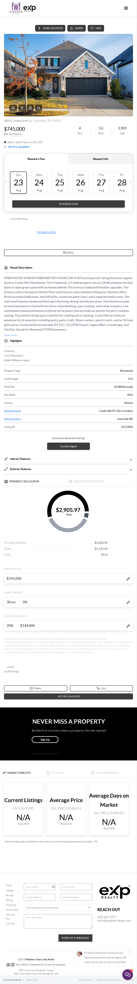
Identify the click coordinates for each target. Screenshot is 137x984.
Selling (9, 900)
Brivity (18, 980)
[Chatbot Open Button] (127, 974)
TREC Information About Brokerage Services (36, 973)
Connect (10, 923)
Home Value (12, 909)
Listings (10, 890)
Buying (9, 895)
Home (9, 885)
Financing (11, 905)
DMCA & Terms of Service (109, 980)
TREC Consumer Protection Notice (36, 970)
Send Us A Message (75, 938)
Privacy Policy (85, 980)
